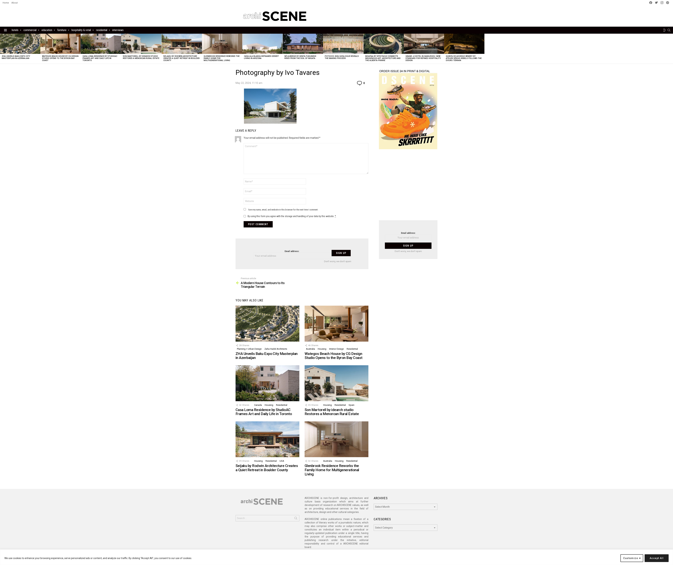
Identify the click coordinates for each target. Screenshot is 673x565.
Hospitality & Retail (81, 30)
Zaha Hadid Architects (275, 349)
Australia (310, 349)
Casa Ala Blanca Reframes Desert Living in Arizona (261, 57)
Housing (322, 349)
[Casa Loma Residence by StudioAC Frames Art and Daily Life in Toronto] (101, 44)
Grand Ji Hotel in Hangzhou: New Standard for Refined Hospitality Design (423, 58)
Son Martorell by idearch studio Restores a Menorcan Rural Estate (141, 57)
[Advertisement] (408, 187)
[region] (336, 557)
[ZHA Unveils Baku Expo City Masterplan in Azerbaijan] (20, 44)
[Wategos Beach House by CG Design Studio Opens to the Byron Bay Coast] (60, 44)
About (14, 2)
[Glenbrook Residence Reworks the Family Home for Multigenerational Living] (222, 44)
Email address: (292, 251)
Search (295, 519)
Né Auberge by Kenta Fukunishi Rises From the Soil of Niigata (300, 57)
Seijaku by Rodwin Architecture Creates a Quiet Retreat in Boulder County (181, 58)
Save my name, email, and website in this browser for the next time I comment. (283, 209)
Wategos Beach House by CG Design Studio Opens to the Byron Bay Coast (60, 58)
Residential (101, 30)
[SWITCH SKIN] (664, 30)
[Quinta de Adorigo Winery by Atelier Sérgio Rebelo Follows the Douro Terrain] (464, 44)
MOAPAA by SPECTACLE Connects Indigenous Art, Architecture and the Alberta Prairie (383, 58)
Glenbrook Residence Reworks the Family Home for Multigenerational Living (332, 470)
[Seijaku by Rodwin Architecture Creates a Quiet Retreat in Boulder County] (182, 44)
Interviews (118, 30)
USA (282, 461)
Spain (351, 405)
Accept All (657, 558)
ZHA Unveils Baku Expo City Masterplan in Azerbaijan (16, 57)
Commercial (29, 30)
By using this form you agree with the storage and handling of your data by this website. (292, 216)
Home (6, 2)
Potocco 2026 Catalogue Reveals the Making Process (342, 57)
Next (671, 49)
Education (47, 30)
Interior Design (336, 349)
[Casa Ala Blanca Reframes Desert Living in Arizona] (262, 44)
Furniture (61, 30)
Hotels (15, 30)
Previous (2, 49)
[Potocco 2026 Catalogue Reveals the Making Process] (343, 44)
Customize (630, 558)
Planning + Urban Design (249, 349)
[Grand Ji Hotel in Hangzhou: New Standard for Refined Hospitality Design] (424, 44)
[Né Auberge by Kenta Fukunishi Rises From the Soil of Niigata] (303, 44)
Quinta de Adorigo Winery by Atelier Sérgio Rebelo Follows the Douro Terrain (464, 58)
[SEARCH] (669, 30)
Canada (258, 405)
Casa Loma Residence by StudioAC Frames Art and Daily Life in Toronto (100, 58)
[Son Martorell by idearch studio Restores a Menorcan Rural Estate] (141, 44)
